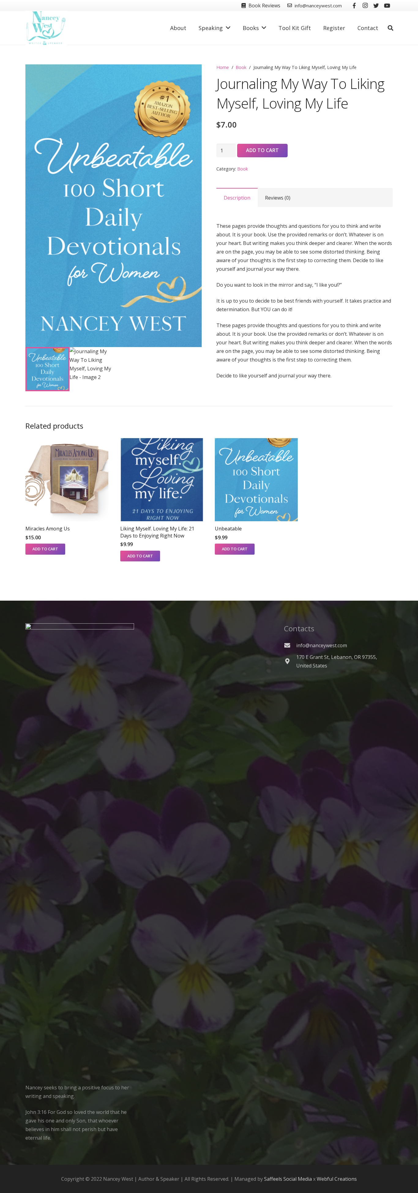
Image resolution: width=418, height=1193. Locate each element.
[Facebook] (354, 5)
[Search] (390, 28)
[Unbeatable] (256, 479)
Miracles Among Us (47, 528)
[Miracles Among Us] (66, 479)
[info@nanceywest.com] (290, 645)
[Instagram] (365, 5)
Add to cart (262, 150)
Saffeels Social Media (288, 1179)
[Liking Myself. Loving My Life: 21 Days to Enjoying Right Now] (161, 479)
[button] (192, 74)
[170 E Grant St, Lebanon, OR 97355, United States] (290, 661)
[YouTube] (387, 5)
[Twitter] (376, 5)
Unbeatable (228, 528)
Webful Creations (337, 1179)
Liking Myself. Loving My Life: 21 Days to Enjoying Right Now (157, 532)
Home (222, 67)
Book (241, 67)
